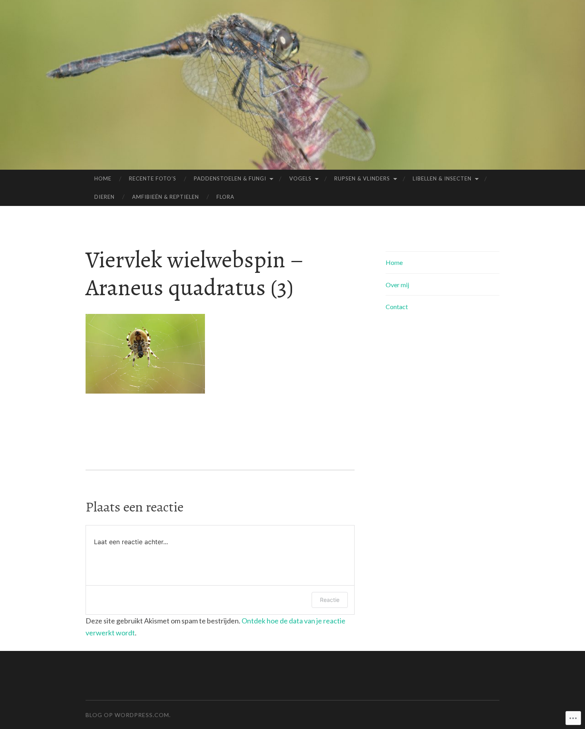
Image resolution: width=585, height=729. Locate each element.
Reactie (329, 599)
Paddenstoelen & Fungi (230, 178)
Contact (397, 306)
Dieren (104, 197)
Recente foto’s (152, 178)
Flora (225, 197)
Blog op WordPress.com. (128, 714)
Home (102, 178)
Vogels (300, 178)
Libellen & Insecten (442, 178)
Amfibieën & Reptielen (165, 197)
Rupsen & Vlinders (362, 178)
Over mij (397, 284)
